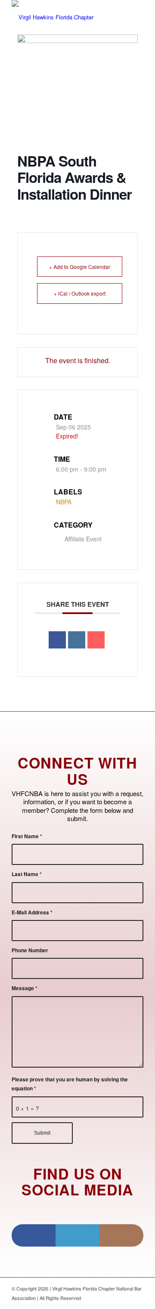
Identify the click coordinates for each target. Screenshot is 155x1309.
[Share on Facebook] (57, 639)
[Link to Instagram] (121, 1235)
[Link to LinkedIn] (77, 1235)
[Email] (96, 639)
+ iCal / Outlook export (79, 293)
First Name (27, 836)
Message (24, 988)
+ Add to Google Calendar (79, 266)
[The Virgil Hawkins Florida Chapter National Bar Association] (64, 17)
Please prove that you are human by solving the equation (70, 1084)
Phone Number (30, 950)
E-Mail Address (32, 912)
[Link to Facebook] (34, 1235)
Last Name (27, 874)
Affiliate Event (83, 538)
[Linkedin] (76, 639)
